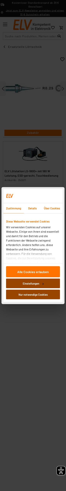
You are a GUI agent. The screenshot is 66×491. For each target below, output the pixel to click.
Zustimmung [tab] (13, 208)
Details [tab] (32, 208)
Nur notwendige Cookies (33, 294)
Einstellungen (31, 283)
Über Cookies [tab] (52, 208)
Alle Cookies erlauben (33, 272)
